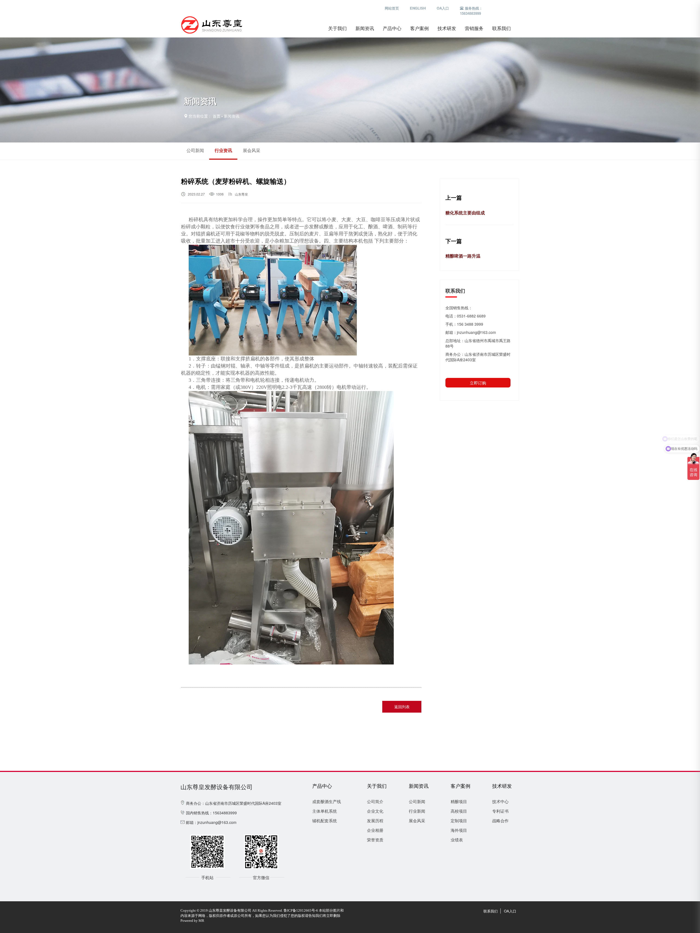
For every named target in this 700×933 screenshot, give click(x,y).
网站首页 (392, 8)
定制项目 (459, 820)
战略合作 (500, 820)
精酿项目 (459, 801)
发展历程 (375, 820)
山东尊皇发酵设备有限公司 (216, 787)
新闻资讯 (364, 28)
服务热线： (471, 11)
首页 (216, 116)
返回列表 (402, 706)
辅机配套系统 (324, 820)
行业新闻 (417, 811)
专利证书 (500, 811)
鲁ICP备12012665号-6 (301, 910)
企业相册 (375, 830)
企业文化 (375, 811)
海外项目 (459, 830)
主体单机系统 (324, 811)
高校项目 (459, 811)
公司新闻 (195, 150)
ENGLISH (418, 8)
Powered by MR (192, 921)
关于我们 (337, 28)
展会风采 (251, 150)
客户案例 (419, 28)
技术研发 (447, 28)
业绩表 (457, 839)
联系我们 (501, 28)
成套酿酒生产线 (326, 801)
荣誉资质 (375, 839)
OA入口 (443, 8)
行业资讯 (223, 150)
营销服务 (474, 28)
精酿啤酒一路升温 (462, 256)
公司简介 (375, 801)
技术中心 (500, 801)
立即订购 (478, 383)
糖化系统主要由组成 (465, 212)
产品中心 (392, 28)
